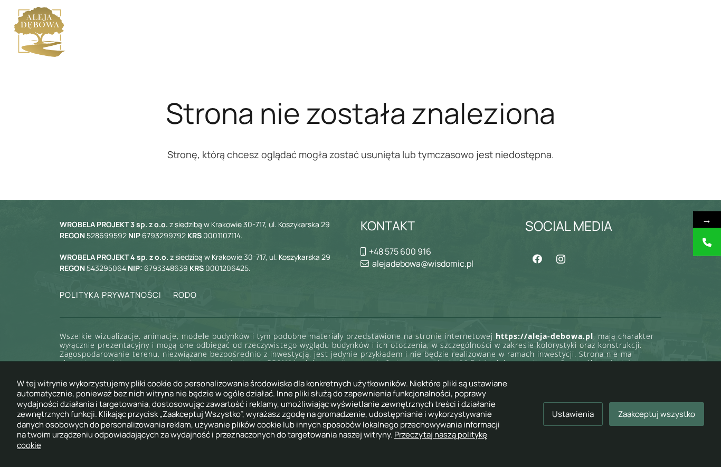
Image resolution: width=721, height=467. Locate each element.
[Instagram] (561, 259)
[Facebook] (537, 259)
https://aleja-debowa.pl (544, 336)
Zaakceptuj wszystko (656, 414)
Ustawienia (573, 414)
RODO (185, 294)
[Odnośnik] (39, 32)
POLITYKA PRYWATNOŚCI (111, 294)
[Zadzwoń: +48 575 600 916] (707, 242)
